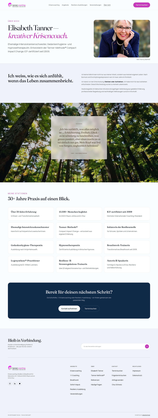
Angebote (65, 5)
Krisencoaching (54, 5)
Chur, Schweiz (117, 384)
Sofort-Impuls (75, 384)
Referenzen (95, 380)
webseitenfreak (146, 415)
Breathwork (74, 380)
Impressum (136, 371)
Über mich (107, 5)
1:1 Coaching (74, 375)
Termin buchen (142, 5)
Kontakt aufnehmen (69, 308)
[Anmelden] (147, 346)
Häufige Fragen (96, 384)
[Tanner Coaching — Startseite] (36, 367)
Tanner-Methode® (97, 375)
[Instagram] (10, 384)
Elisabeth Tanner (97, 371)
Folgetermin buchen (119, 375)
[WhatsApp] (20, 384)
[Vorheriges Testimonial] (75, 167)
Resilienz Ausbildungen (79, 5)
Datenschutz (137, 375)
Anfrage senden (117, 380)
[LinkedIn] (15, 384)
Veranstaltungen (95, 5)
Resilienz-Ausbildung (77, 389)
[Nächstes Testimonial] (83, 167)
